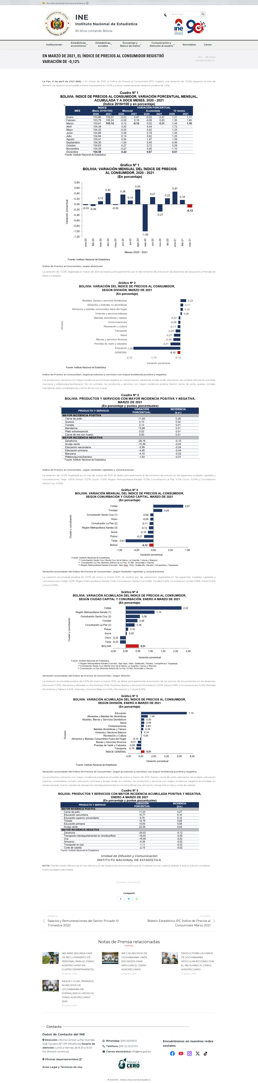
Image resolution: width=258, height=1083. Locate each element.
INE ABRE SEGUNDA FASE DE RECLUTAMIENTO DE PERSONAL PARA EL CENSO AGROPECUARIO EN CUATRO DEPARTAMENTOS (78, 961)
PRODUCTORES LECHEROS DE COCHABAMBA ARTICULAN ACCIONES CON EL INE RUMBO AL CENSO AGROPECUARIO (197, 961)
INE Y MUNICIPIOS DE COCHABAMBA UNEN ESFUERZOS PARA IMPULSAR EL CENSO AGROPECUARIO (134, 961)
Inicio (200, 57)
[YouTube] (181, 1053)
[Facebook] (172, 1053)
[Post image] (50, 958)
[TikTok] (206, 1053)
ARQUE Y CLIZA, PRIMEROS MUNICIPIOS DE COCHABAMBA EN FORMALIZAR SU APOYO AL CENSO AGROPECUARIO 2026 (78, 991)
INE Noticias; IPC (134, 882)
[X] (198, 1053)
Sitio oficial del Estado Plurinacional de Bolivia (66, 3)
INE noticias (210, 57)
